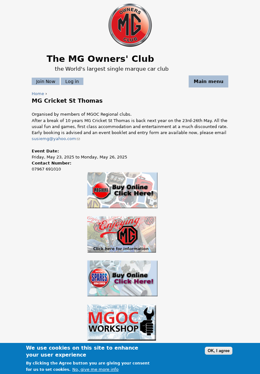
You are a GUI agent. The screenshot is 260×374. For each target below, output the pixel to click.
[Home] (130, 47)
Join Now (45, 81)
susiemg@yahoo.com (56, 138)
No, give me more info (95, 369)
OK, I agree (219, 350)
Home (38, 93)
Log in (72, 81)
